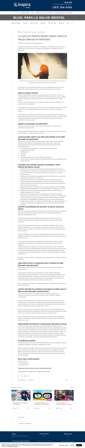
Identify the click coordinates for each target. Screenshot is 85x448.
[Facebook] (65, 2)
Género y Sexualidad (22, 371)
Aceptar (79, 445)
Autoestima (61, 23)
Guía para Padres (32, 371)
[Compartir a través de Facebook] (18, 376)
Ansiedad (25, 23)
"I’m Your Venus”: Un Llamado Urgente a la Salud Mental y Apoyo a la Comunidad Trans (64, 403)
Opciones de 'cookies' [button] (63, 445)
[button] (72, 23)
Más (67, 23)
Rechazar (72, 445)
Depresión (42, 23)
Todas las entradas (15, 23)
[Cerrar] (83, 445)
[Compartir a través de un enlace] (28, 376)
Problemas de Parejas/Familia (43, 371)
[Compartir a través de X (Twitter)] (21, 376)
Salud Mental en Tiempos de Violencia (20, 403)
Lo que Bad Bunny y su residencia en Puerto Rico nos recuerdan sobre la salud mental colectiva (42, 403)
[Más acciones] (66, 32)
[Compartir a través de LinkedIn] (25, 376)
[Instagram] (67, 2)
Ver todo (72, 387)
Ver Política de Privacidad (12, 446)
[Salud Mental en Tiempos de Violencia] (21, 395)
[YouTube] (69, 2)
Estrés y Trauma (34, 23)
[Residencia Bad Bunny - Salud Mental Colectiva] (42, 395)
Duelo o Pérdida (52, 23)
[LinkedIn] (71, 2)
